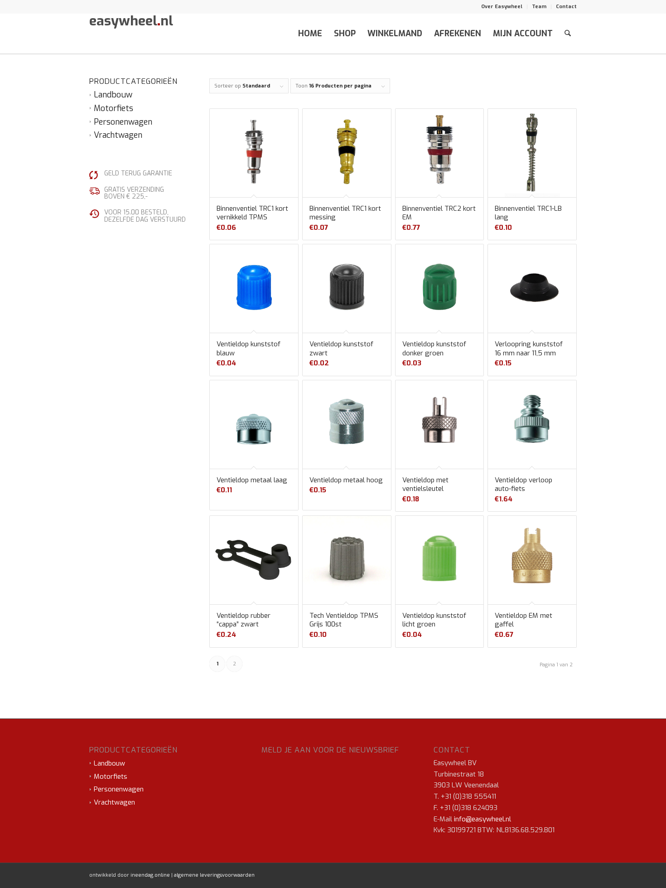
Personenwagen (123, 121)
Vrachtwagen (118, 135)
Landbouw (113, 94)
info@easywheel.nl (482, 819)
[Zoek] (568, 33)
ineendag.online (150, 875)
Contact (566, 6)
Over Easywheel (501, 6)
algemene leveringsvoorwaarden (214, 875)
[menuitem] (502, 7)
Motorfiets (113, 108)
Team (539, 6)
